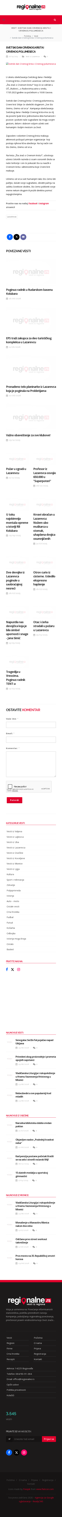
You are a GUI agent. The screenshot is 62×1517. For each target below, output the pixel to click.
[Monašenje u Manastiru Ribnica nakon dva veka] (9, 1224)
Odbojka (11, 933)
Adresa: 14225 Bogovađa (20, 1368)
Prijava (37, 1348)
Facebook (32, 203)
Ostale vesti (13, 906)
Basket (10, 949)
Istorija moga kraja (16, 938)
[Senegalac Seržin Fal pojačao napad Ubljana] (9, 1042)
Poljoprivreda (14, 890)
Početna (27, 36)
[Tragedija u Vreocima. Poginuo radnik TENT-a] (17, 661)
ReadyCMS (38, 1501)
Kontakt (38, 1359)
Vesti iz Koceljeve (16, 858)
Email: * (10, 733)
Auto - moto (13, 901)
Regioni (10, 1342)
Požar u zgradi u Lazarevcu (16, 471)
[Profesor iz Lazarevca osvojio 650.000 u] (44, 459)
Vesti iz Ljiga (13, 868)
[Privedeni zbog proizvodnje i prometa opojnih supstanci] (9, 1058)
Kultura (10, 874)
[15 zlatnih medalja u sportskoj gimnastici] (9, 1174)
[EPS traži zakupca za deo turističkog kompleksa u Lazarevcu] (31, 321)
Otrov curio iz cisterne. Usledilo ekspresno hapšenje (44, 578)
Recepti (11, 1359)
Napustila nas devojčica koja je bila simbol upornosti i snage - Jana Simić (17, 630)
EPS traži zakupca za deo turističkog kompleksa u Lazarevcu (28, 340)
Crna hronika (13, 911)
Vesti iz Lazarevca (33, 57)
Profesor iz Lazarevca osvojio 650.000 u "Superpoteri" (44, 475)
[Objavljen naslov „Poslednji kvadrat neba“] (9, 1141)
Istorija (10, 895)
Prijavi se (49, 1439)
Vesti (36, 36)
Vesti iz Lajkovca (15, 836)
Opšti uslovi (13, 1384)
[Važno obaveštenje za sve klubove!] (31, 417)
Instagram (44, 203)
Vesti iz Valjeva (14, 831)
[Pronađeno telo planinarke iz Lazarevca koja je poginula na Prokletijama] (31, 369)
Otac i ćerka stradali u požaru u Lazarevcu (43, 626)
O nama (38, 1342)
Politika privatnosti (16, 1389)
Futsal (10, 922)
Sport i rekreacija (15, 879)
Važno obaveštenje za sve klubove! (28, 435)
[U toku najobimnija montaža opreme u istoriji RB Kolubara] (17, 504)
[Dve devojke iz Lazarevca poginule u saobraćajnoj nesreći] (17, 562)
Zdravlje (11, 884)
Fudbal (10, 917)
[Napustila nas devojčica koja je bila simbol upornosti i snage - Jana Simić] (17, 612)
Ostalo (10, 944)
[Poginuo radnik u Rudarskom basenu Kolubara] (31, 272)
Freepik (26, 1489)
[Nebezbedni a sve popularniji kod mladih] (9, 1095)
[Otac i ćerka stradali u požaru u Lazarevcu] (44, 612)
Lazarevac (12, 216)
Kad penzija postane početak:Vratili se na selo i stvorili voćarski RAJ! (34, 1158)
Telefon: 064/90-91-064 (19, 1373)
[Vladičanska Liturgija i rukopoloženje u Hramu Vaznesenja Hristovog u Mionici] (9, 1075)
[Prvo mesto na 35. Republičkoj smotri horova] (9, 1257)
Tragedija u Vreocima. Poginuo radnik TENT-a (15, 678)
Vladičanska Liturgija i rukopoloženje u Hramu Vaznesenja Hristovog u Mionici (35, 1077)
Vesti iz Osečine (15, 852)
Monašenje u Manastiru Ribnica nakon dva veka (32, 1224)
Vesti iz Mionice (15, 863)
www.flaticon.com (45, 1489)
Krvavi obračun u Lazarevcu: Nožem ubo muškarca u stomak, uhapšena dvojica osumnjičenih (44, 527)
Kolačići (10, 1395)
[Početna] (31, 6)
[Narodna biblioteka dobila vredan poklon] (9, 1125)
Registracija (40, 1353)
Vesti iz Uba (13, 842)
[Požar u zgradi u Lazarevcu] (17, 459)
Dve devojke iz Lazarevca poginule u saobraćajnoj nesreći (15, 580)
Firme (9, 1348)
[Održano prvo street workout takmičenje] (9, 1241)
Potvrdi (14, 800)
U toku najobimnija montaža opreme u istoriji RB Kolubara (17, 523)
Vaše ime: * (12, 719)
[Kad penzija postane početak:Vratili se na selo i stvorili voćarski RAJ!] (9, 1158)
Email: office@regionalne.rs (20, 1379)
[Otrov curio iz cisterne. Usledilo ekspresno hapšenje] (44, 562)
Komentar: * (13, 748)
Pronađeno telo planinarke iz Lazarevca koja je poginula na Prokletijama (31, 389)
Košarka (11, 927)
